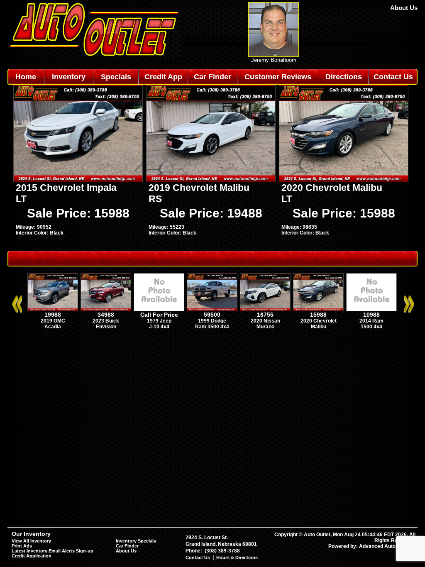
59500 (212, 314)
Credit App (163, 77)
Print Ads (22, 545)
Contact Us (393, 77)
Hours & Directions (237, 557)
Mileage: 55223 (166, 227)
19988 (52, 314)
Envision (106, 327)
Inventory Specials (136, 540)
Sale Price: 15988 (78, 213)
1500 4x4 (371, 327)
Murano (265, 327)
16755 (265, 314)
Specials (116, 77)
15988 (318, 314)
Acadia (52, 327)
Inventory (68, 77)
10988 (371, 314)
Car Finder (212, 77)
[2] (214, 349)
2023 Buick (106, 321)
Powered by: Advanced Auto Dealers (371, 546)
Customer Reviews (277, 77)
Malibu (318, 327)
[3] (219, 349)
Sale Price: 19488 (211, 213)
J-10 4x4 (159, 327)
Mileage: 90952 (33, 227)
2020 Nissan (265, 321)
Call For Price (159, 314)
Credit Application (31, 555)
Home (25, 77)
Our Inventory (31, 533)
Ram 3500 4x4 (212, 327)
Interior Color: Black (40, 233)
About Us (404, 7)
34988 (106, 314)
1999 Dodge (212, 321)
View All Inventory (31, 540)
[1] (208, 349)
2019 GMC (53, 321)
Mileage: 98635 (299, 227)
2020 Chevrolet (318, 321)
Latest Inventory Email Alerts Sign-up (52, 550)
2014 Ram (371, 321)
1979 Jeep (159, 321)
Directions (343, 77)
